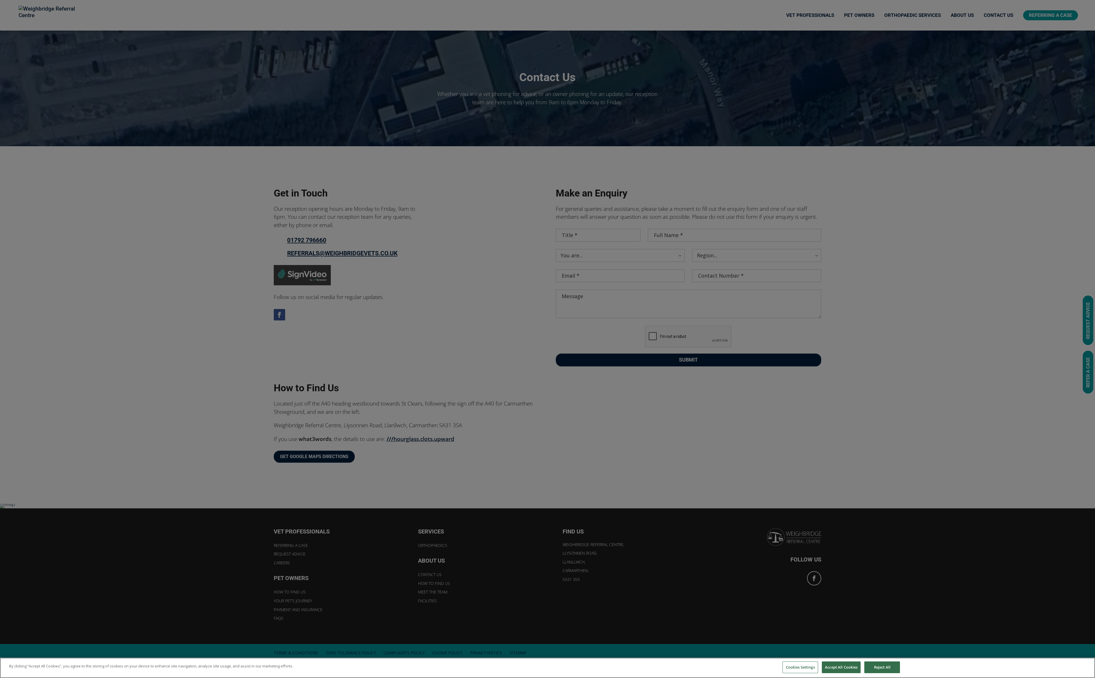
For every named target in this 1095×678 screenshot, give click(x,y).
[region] (547, 668)
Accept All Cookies (841, 667)
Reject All (882, 667)
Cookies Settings (800, 667)
